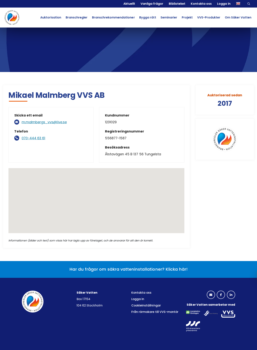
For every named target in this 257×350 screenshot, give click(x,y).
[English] (238, 4)
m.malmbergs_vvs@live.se (44, 122)
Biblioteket (177, 4)
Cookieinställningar (146, 305)
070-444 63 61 (33, 138)
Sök (249, 3)
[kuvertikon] (211, 295)
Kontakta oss (201, 4)
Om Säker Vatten (238, 17)
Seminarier (168, 17)
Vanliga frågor (152, 4)
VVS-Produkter (208, 17)
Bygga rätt (147, 17)
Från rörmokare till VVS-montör (154, 312)
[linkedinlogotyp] (231, 295)
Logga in (223, 4)
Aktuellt (129, 4)
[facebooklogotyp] (221, 295)
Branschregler (76, 17)
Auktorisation (50, 17)
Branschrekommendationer (113, 17)
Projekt (187, 17)
